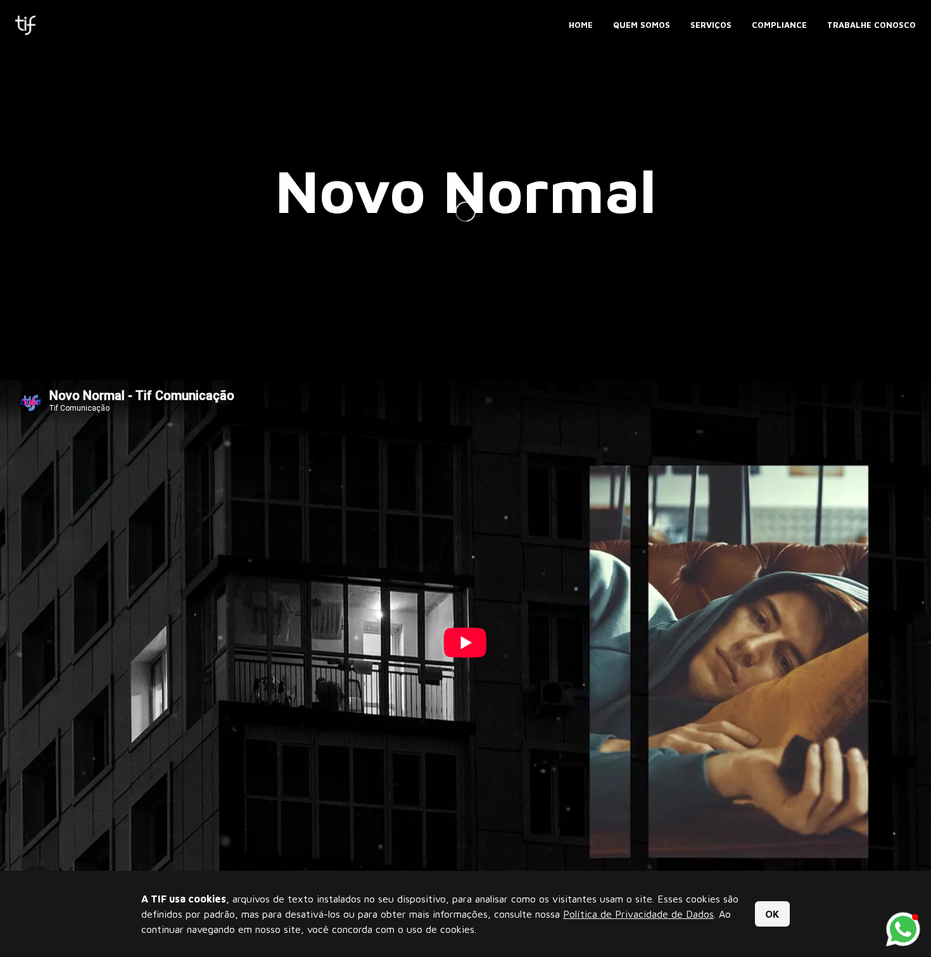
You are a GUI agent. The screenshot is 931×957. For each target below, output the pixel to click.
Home (581, 25)
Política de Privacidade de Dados (638, 914)
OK (772, 914)
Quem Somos (641, 25)
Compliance (779, 25)
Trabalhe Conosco (871, 25)
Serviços (711, 25)
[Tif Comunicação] (25, 25)
